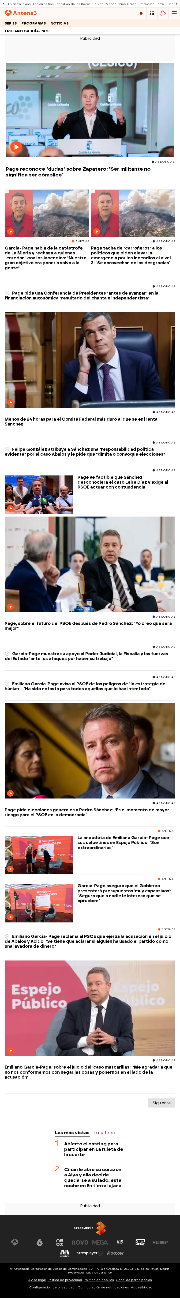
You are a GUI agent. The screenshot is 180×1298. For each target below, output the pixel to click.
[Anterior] (3, 4)
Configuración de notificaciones (103, 1287)
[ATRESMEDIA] (90, 1228)
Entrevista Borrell (152, 4)
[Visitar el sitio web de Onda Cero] (140, 1242)
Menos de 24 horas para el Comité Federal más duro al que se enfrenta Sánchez (81, 421)
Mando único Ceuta (121, 4)
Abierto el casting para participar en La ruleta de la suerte (93, 1149)
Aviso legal (37, 1280)
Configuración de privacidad (52, 1287)
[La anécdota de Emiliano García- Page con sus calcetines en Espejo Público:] (39, 855)
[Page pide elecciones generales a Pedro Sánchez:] (90, 751)
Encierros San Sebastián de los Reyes (61, 4)
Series (11, 23)
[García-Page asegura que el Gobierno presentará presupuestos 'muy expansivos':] (39, 903)
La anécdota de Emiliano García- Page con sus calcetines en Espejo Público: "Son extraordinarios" (123, 842)
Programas (34, 23)
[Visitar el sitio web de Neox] (60, 1242)
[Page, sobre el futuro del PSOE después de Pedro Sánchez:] (90, 564)
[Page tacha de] (133, 213)
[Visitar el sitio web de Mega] (100, 1242)
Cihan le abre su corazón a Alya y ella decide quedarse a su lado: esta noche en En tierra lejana (92, 1177)
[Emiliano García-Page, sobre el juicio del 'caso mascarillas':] (90, 1008)
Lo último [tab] (104, 1132)
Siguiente (162, 1103)
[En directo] (141, 13)
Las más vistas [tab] (72, 1132)
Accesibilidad (141, 1287)
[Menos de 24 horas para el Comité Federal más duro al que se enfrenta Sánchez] (90, 360)
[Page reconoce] (90, 110)
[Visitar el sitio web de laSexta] (39, 1242)
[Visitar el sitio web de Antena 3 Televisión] (19, 1242)
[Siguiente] (176, 4)
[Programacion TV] (152, 13)
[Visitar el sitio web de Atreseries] (120, 1242)
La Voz (98, 4)
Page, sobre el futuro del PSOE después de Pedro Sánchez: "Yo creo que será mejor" (88, 626)
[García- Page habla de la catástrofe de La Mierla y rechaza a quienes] (47, 213)
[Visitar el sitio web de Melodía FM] (64, 1253)
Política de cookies (99, 1280)
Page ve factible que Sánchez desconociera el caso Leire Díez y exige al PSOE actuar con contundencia (123, 482)
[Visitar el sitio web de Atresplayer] (90, 1253)
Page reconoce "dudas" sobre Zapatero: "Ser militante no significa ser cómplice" (78, 172)
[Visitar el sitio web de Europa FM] (160, 1242)
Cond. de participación (134, 1280)
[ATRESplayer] (163, 13)
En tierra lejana (19, 4)
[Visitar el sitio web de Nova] (80, 1242)
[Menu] (174, 13)
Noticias (60, 23)
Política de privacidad (65, 1280)
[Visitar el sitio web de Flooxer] (115, 1253)
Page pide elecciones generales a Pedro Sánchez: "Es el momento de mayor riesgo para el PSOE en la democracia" (87, 812)
